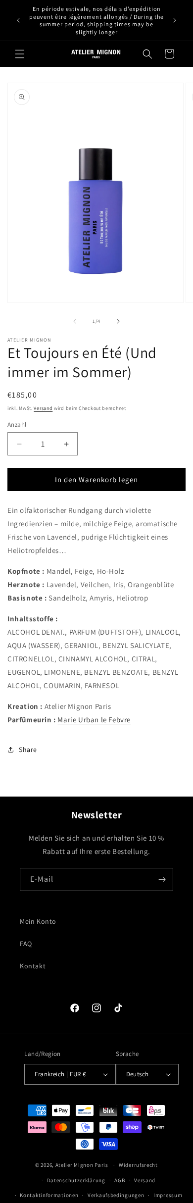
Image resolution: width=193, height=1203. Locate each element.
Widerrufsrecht (138, 1164)
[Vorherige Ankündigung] (18, 20)
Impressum (167, 1195)
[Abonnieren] (162, 879)
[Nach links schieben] (75, 321)
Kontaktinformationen (49, 1195)
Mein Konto (38, 921)
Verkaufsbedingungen (116, 1195)
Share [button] (28, 749)
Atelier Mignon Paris (81, 1164)
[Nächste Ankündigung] (175, 20)
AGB (119, 1180)
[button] (20, 54)
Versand (43, 408)
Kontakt (33, 965)
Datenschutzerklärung (76, 1180)
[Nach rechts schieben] (118, 321)
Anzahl (16, 424)
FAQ (26, 943)
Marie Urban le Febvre (94, 719)
